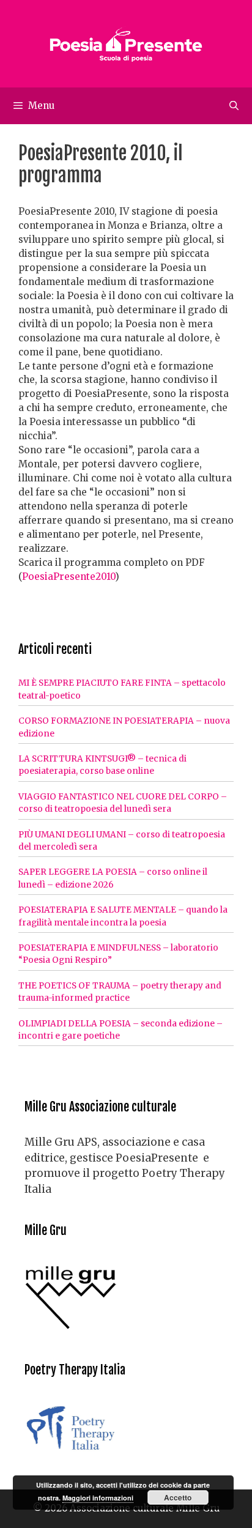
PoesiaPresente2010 (68, 576)
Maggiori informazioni (97, 1497)
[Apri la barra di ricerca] (234, 105)
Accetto (177, 1497)
